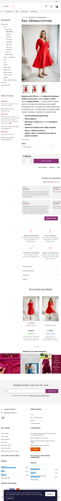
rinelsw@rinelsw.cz (10, 413)
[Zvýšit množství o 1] (31, 161)
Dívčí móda (3, 82)
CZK (56, 1)
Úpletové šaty (8, 29)
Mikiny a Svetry (7, 67)
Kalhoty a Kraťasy (8, 72)
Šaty (5, 27)
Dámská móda (4, 24)
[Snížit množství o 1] (24, 161)
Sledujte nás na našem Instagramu (34, 351)
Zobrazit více (51, 218)
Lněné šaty (7, 52)
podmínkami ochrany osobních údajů (39, 395)
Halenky (6, 65)
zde (41, 494)
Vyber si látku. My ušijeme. (10, 80)
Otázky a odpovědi (35, 423)
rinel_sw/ (3, 418)
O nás (31, 414)
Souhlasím (50, 494)
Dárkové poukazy (8, 75)
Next (58, 318)
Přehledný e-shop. (34, 468)
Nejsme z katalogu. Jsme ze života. (39, 438)
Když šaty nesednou (6, 445)
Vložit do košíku (46, 161)
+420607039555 (9, 409)
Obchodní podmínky (6, 448)
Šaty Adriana (9, 32)
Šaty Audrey (9, 39)
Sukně (5, 59)
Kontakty (32, 420)
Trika (5, 62)
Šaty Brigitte (9, 42)
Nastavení (10, 498)
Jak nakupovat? (5, 433)
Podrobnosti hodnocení (41, 17)
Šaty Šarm (8, 37)
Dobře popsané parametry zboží (38, 476)
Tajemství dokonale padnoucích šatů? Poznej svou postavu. (42, 441)
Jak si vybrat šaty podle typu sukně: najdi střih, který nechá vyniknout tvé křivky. (43, 434)
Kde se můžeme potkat (36, 417)
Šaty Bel (8, 34)
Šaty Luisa (8, 47)
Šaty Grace (9, 44)
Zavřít (30, 166)
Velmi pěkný (4, 466)
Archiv (35, 449)
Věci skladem (33, 472)
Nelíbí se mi (4, 474)
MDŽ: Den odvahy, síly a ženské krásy (39, 445)
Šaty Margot (9, 49)
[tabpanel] (31, 320)
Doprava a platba (5, 439)
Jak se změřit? (4, 436)
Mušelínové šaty (9, 54)
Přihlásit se (52, 391)
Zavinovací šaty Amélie (9, 57)
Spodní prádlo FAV (5, 85)
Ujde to (3, 470)
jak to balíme (4, 442)
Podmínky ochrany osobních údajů (9, 451)
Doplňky (6, 77)
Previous (23, 318)
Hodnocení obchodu (51, 178)
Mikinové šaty (7, 70)
